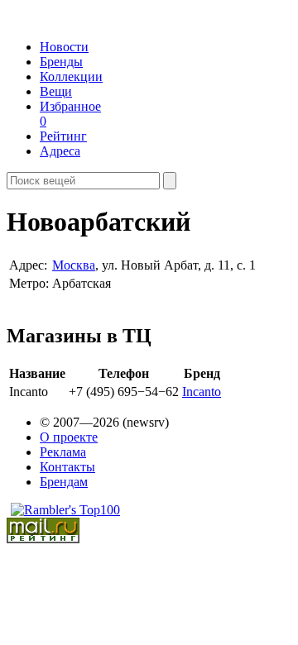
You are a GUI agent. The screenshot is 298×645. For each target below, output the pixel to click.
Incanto (201, 392)
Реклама (63, 452)
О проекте (69, 437)
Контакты (67, 467)
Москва (73, 265)
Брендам (64, 482)
